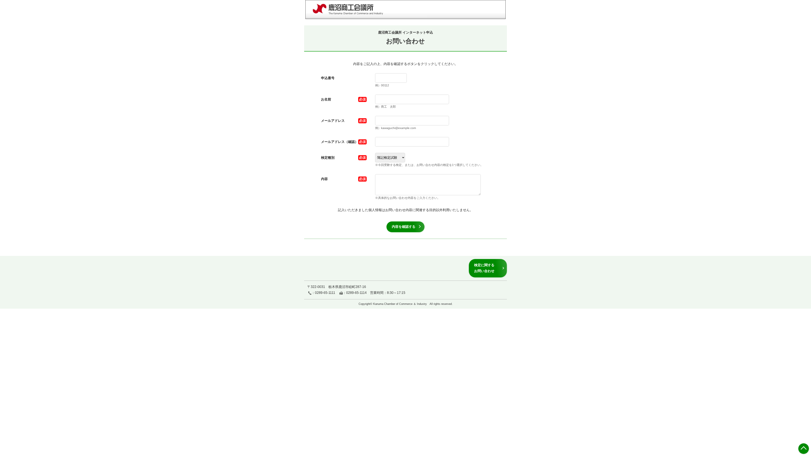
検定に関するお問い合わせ (484, 268)
